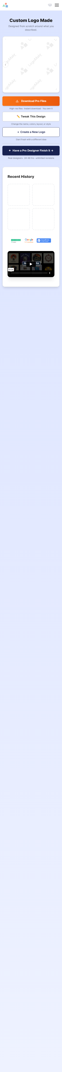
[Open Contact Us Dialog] (50, 5)
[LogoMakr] (16, 5)
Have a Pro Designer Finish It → (31, 150)
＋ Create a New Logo (31, 132)
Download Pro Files (33, 101)
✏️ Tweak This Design (31, 116)
